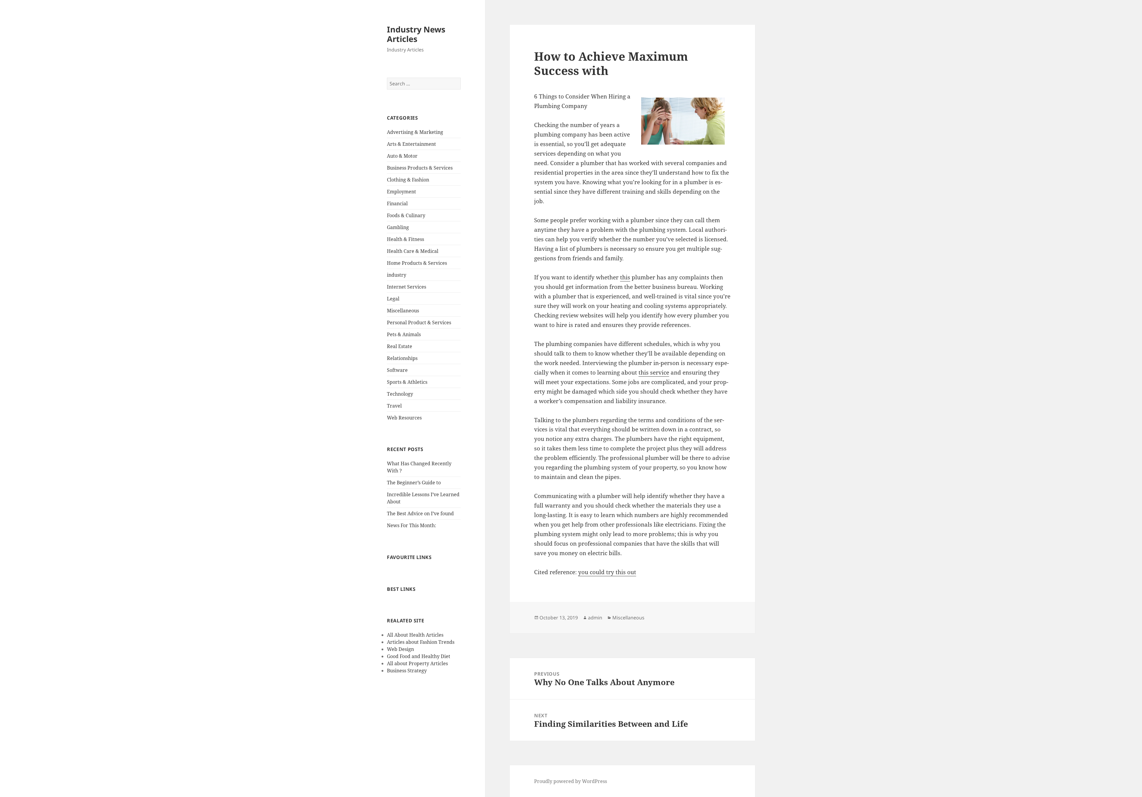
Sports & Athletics (407, 382)
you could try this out (607, 572)
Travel (394, 406)
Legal (393, 298)
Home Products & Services (417, 263)
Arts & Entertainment (411, 144)
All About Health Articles (415, 635)
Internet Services (406, 287)
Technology (400, 394)
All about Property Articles (417, 663)
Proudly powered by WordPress (570, 781)
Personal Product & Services (419, 322)
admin (595, 617)
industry (396, 275)
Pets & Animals (404, 334)
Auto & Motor (402, 156)
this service (654, 372)
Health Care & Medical (412, 251)
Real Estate (399, 346)
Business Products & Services (420, 168)
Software (397, 370)
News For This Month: (411, 525)
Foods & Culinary (406, 215)
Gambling (398, 227)
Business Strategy (407, 670)
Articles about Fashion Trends (420, 642)
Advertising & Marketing (415, 132)
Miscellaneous (403, 310)
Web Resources (404, 417)
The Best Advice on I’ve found (420, 513)
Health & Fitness (405, 239)
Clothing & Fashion (408, 179)
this (625, 277)
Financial (397, 203)
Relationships (402, 358)
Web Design (400, 649)
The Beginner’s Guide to (414, 482)
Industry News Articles (416, 34)
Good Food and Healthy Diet (418, 656)
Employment (401, 191)
